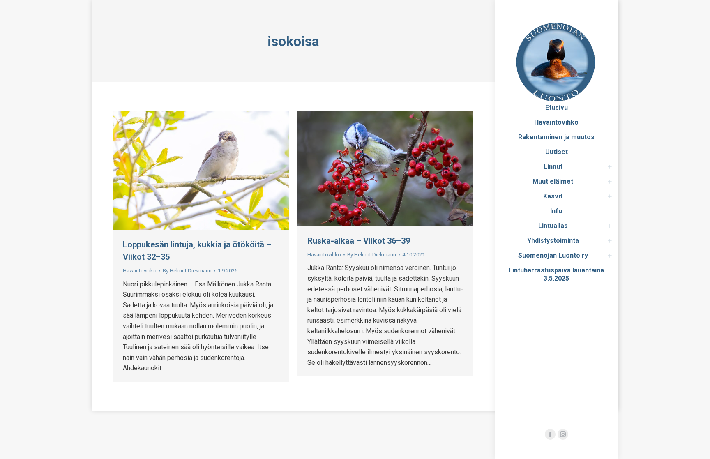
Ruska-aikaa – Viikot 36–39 (358, 241)
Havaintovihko (140, 271)
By (187, 271)
